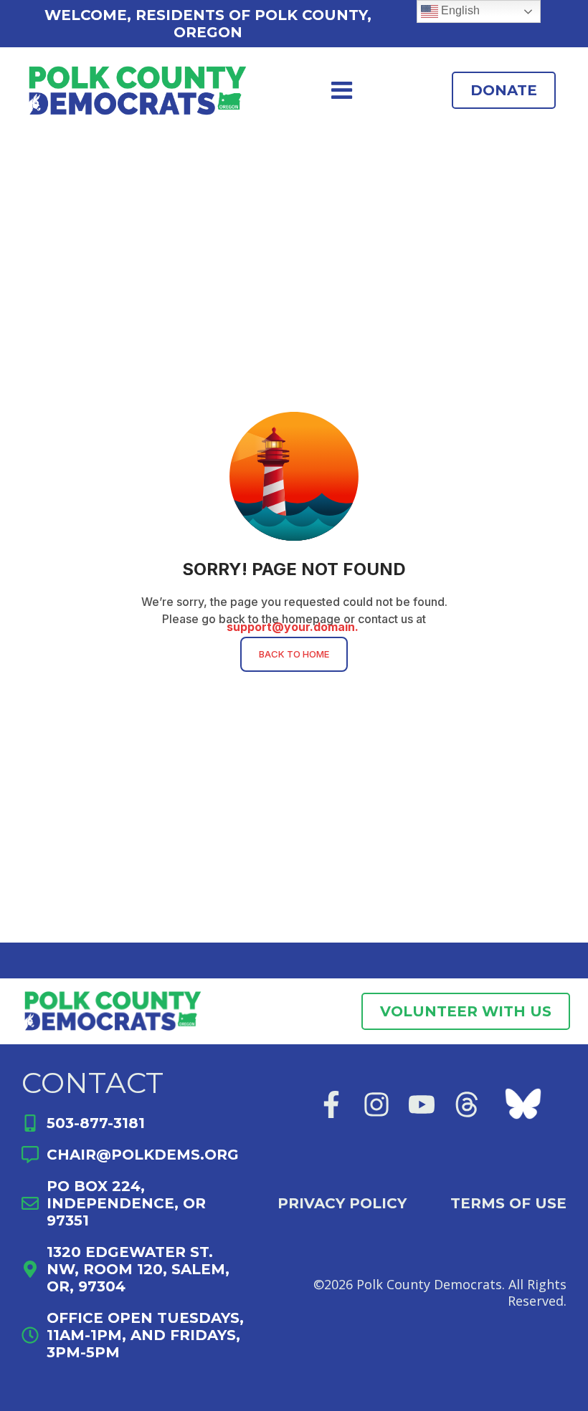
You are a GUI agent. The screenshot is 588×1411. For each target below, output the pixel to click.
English (459, 10)
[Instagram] (376, 1104)
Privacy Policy (342, 1203)
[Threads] (466, 1104)
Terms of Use (508, 1203)
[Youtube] (421, 1104)
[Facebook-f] (331, 1104)
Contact (92, 1082)
